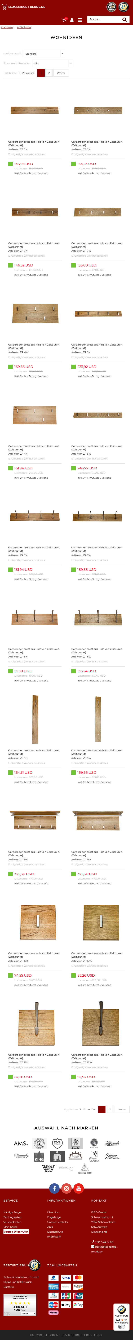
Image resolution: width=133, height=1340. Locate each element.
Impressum (54, 1236)
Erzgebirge (54, 1217)
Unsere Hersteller (57, 1222)
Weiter (61, 73)
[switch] (121, 1327)
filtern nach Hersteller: (16, 63)
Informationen (61, 1200)
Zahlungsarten (12, 1217)
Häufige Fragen (12, 1212)
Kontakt (99, 1200)
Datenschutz (55, 1231)
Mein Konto (10, 1226)
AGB (50, 1226)
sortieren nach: (12, 53)
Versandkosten (12, 1222)
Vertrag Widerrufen (16, 1231)
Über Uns (53, 1212)
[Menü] (127, 1306)
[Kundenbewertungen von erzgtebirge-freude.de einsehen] (19, 1306)
